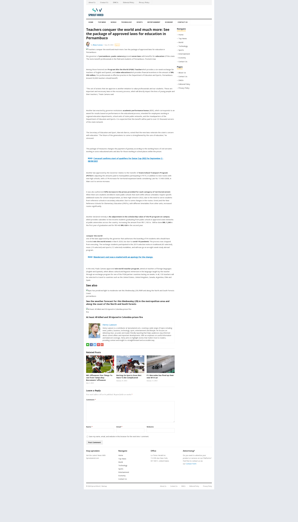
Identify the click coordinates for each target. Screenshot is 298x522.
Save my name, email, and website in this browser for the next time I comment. (119, 436)
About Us (91, 2)
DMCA (115, 2)
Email (119, 427)
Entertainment (153, 22)
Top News (102, 22)
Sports (140, 22)
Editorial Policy (128, 2)
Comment (91, 400)
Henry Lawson (98, 45)
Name (89, 427)
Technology (126, 22)
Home (90, 22)
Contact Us (104, 2)
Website (150, 427)
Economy (169, 22)
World (113, 22)
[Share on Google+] (102, 344)
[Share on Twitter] (94, 344)
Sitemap (104, 486)
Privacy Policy (144, 2)
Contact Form (191, 464)
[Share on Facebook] (91, 344)
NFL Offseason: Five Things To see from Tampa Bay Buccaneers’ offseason (99, 377)
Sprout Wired (95, 486)
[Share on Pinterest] (98, 344)
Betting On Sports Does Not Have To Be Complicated (128, 376)
